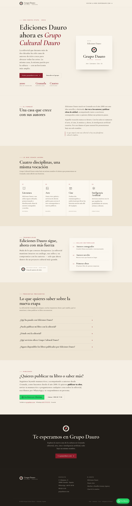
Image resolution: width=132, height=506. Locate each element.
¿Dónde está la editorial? (30, 333)
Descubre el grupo (52, 75)
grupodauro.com (98, 3)
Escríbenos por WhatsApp (33, 397)
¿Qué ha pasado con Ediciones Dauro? (36, 320)
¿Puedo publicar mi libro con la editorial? (38, 326)
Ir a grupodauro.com (65, 456)
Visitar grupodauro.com (30, 75)
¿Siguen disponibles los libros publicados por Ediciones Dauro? (47, 346)
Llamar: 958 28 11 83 (55, 397)
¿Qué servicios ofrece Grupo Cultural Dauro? (39, 340)
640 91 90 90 (46, 402)
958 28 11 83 (62, 488)
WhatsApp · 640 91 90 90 (66, 485)
